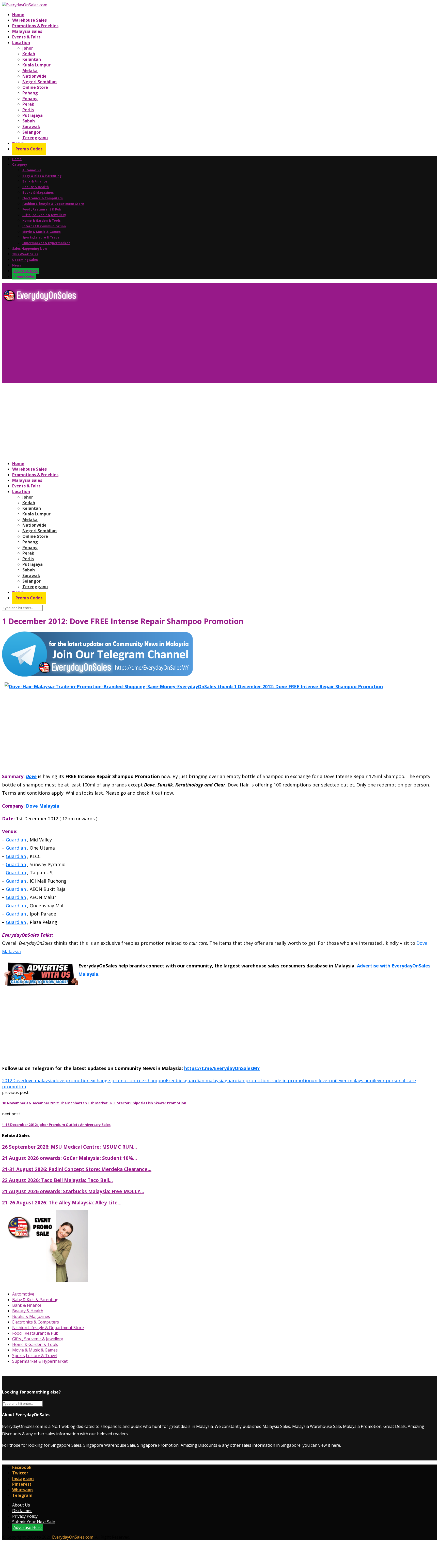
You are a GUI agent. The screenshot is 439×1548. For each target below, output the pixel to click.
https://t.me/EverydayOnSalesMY (222, 1068)
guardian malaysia (205, 1080)
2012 (7, 1080)
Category (19, 164)
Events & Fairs (26, 37)
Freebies (175, 1080)
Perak (28, 104)
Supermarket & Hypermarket (46, 243)
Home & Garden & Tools (41, 220)
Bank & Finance (34, 181)
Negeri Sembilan (39, 82)
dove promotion (71, 1080)
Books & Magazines (38, 192)
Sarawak (31, 126)
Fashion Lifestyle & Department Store (53, 204)
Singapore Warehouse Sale (109, 1445)
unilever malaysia (348, 1080)
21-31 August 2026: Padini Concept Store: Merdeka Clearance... (76, 1169)
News (16, 265)
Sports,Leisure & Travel (41, 237)
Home (18, 14)
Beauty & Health (35, 187)
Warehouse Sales (29, 20)
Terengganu (35, 137)
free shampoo (150, 1080)
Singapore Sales (66, 1445)
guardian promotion (247, 1080)
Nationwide (34, 76)
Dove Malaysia (42, 806)
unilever (320, 1080)
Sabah (28, 121)
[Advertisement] (154, 344)
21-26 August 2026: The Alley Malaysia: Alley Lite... (61, 1202)
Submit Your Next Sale (33, 1522)
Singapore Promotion (158, 1445)
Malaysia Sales (27, 31)
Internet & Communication (44, 226)
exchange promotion (112, 1080)
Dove (31, 776)
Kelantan (31, 59)
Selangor (31, 132)
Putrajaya (32, 115)
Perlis (28, 109)
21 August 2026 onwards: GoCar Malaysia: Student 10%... (69, 1158)
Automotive (31, 170)
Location (21, 42)
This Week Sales (25, 254)
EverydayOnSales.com (22, 1426)
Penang (30, 98)
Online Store (35, 87)
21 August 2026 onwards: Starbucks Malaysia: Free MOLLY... (73, 1191)
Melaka (30, 70)
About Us (21, 1505)
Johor (27, 48)
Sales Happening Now (29, 248)
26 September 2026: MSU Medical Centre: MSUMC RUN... (69, 1147)
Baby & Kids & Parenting (41, 176)
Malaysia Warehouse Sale (316, 1426)
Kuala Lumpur (36, 65)
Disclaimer (22, 1510)
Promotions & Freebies (35, 26)
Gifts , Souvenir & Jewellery (44, 215)
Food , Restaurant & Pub (41, 209)
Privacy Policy (25, 1516)
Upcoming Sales (25, 260)
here (335, 1445)
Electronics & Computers (42, 198)
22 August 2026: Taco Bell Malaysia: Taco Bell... (57, 1180)
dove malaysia (38, 1080)
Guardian (16, 840)
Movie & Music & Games (41, 232)
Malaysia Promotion (362, 1426)
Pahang (30, 93)
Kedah (28, 54)
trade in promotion (290, 1080)
